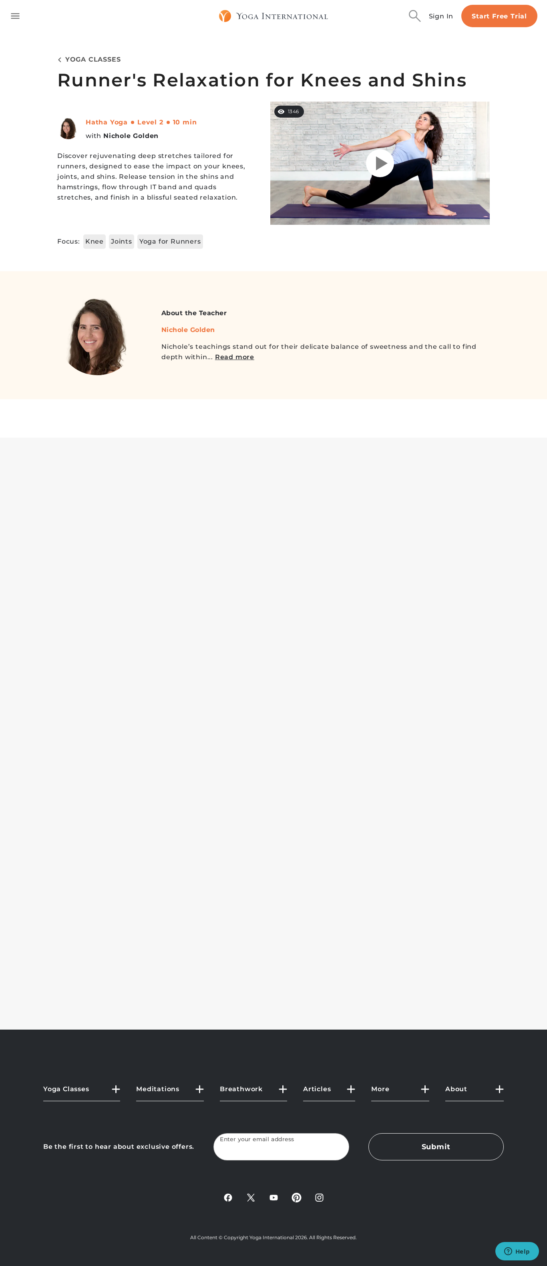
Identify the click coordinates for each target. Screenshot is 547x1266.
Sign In (441, 16)
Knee (94, 241)
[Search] (415, 16)
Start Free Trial (499, 16)
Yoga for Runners (170, 241)
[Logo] (273, 16)
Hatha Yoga (107, 122)
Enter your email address (257, 1139)
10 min (185, 122)
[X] (251, 1197)
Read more (234, 357)
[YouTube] (274, 1197)
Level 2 (150, 122)
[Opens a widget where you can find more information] (517, 1252)
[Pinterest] (297, 1197)
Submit (436, 1146)
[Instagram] (319, 1197)
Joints (121, 241)
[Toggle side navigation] (15, 16)
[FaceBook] (228, 1197)
